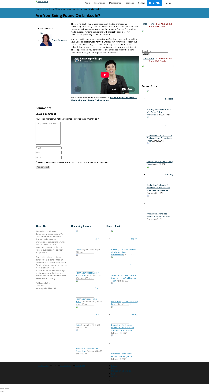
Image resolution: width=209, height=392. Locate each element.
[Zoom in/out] (1, 388)
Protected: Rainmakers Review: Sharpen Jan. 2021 (158, 215)
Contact (141, 3)
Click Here (148, 24)
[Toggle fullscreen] (3, 388)
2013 (57, 9)
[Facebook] (117, 380)
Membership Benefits (121, 371)
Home (38, 9)
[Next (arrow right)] (3, 391)
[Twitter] (114, 380)
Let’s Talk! (154, 3)
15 (67, 9)
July (62, 9)
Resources (129, 3)
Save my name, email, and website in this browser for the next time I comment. (73, 162)
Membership (115, 3)
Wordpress (80, 365)
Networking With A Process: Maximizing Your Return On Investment (104, 99)
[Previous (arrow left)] (1, 391)
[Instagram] (115, 380)
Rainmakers (43, 365)
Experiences (99, 3)
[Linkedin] (112, 380)
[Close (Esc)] (8, 388)
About (87, 3)
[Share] (6, 388)
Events (114, 368)
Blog (45, 9)
